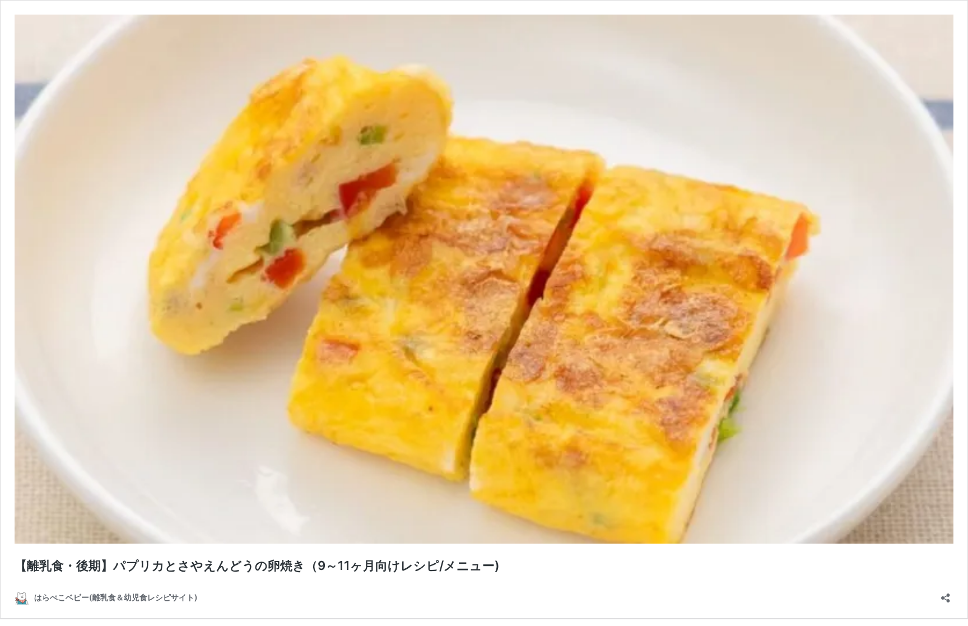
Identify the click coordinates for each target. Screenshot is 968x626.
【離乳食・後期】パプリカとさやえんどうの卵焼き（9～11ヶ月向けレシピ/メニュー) (257, 565)
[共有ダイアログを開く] (945, 594)
